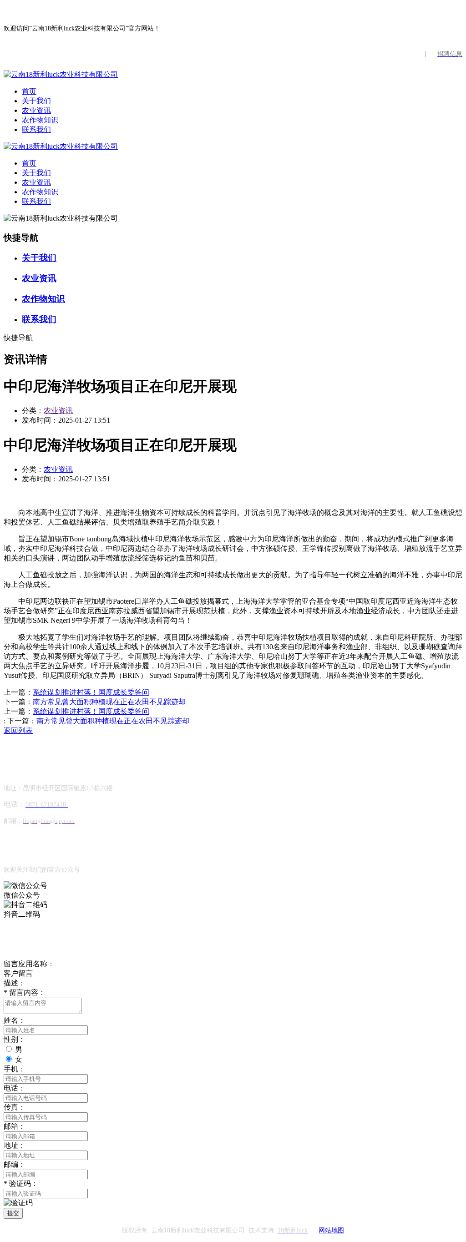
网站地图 (331, 1230)
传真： (14, 1107)
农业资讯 (36, 110)
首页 (29, 91)
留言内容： (25, 992)
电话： (14, 1088)
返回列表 (18, 730)
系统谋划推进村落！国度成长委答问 (91, 692)
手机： (14, 1069)
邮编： (14, 1164)
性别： (14, 1039)
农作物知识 (40, 120)
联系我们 (36, 129)
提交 (13, 1213)
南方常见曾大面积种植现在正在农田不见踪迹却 (109, 702)
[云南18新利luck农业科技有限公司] (61, 74)
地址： (14, 1145)
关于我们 (36, 101)
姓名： (14, 1020)
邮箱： (14, 1126)
